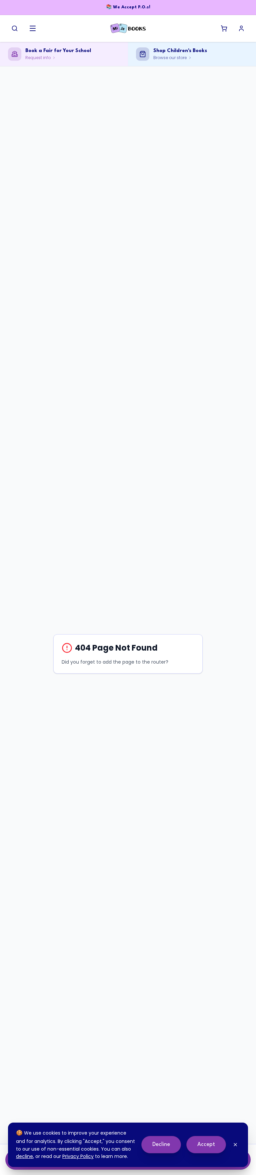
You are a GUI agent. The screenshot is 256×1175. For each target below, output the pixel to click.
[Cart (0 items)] (224, 28)
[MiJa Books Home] (128, 28)
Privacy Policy (78, 1156)
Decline (161, 1144)
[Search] (14, 28)
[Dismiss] (235, 1144)
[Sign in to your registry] (241, 28)
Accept (206, 1144)
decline (24, 1156)
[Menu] (32, 28)
